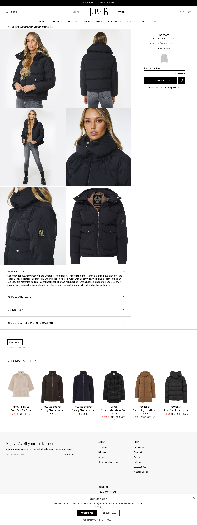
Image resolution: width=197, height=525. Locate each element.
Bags (99, 22)
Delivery (137, 457)
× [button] (193, 498)
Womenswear (15, 342)
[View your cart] (189, 12)
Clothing (73, 22)
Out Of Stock (160, 80)
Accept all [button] (87, 513)
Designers (57, 22)
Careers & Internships (108, 462)
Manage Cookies (141, 472)
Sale (155, 22)
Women (124, 12)
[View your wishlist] (184, 12)
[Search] (180, 12)
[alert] (98, 509)
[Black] (164, 58)
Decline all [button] (109, 513)
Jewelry (131, 22)
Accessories (114, 22)
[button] (98, 519)
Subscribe (70, 454)
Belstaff (164, 35)
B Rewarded (104, 452)
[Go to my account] (8, 12)
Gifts (144, 22)
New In (42, 22)
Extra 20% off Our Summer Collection (98, 3)
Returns (137, 462)
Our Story (102, 447)
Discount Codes (141, 467)
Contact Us (139, 447)
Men (75, 12)
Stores (101, 457)
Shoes (87, 22)
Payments (138, 452)
